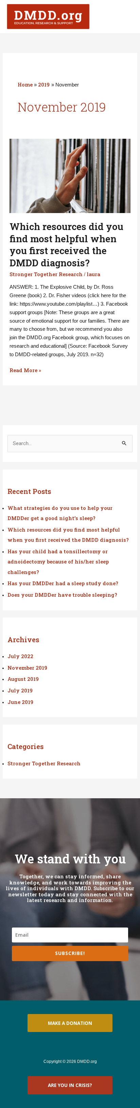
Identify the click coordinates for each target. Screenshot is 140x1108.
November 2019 (27, 668)
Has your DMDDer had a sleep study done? (62, 583)
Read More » (25, 370)
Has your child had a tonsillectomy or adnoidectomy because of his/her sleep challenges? (58, 561)
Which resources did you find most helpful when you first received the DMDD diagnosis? (66, 244)
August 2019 (23, 679)
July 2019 (20, 690)
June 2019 (20, 702)
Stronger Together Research (46, 274)
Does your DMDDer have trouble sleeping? (62, 595)
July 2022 (20, 656)
